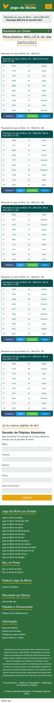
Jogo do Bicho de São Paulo (14, 553)
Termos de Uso (10, 682)
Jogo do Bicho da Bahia (12, 517)
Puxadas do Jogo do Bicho (13, 634)
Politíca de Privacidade (29, 682)
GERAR (27, 497)
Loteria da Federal (10, 586)
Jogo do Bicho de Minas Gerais (15, 530)
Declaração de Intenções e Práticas (34, 683)
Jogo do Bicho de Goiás (12, 527)
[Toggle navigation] (48, 6)
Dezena (5, 465)
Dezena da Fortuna (10, 485)
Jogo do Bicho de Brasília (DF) (15, 520)
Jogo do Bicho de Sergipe (13, 557)
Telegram (44, 116)
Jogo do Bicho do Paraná (13, 537)
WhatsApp (32, 116)
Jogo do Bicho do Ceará (12, 524)
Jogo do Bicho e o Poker (13, 637)
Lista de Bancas (9, 601)
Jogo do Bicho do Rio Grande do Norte (19, 547)
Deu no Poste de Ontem (12, 572)
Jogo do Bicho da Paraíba (13, 534)
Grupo (5, 475)
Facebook (9, 116)
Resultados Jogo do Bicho (37, 692)
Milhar (4, 444)
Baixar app (6, 700)
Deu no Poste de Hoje (11, 568)
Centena (6, 454)
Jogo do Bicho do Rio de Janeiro (16, 544)
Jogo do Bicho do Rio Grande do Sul (18, 550)
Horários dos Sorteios (11, 631)
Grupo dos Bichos (10, 627)
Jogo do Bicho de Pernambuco (15, 540)
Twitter (20, 116)
